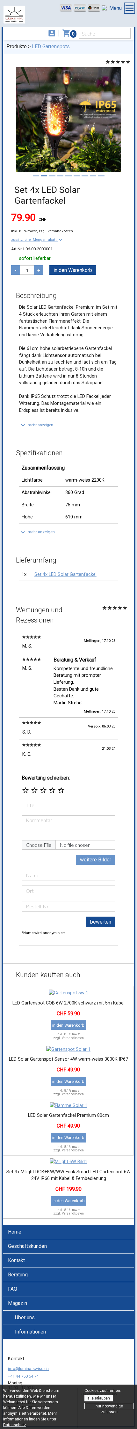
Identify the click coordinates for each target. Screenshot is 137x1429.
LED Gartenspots (51, 46)
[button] (37, 239)
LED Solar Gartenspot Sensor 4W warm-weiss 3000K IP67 (68, 1059)
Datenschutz (14, 1425)
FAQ (12, 1289)
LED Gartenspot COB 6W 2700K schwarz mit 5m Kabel (68, 1003)
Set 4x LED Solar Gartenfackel (65, 574)
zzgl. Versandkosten (56, 231)
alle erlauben (98, 1398)
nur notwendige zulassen (109, 1406)
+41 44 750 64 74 (23, 1376)
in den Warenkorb (73, 270)
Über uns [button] (25, 1317)
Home (14, 1232)
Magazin (17, 1303)
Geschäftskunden (27, 1246)
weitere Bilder (95, 860)
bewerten (100, 922)
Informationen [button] (30, 1332)
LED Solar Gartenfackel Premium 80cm (68, 1115)
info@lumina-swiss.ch (28, 1368)
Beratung (18, 1275)
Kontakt (16, 1260)
